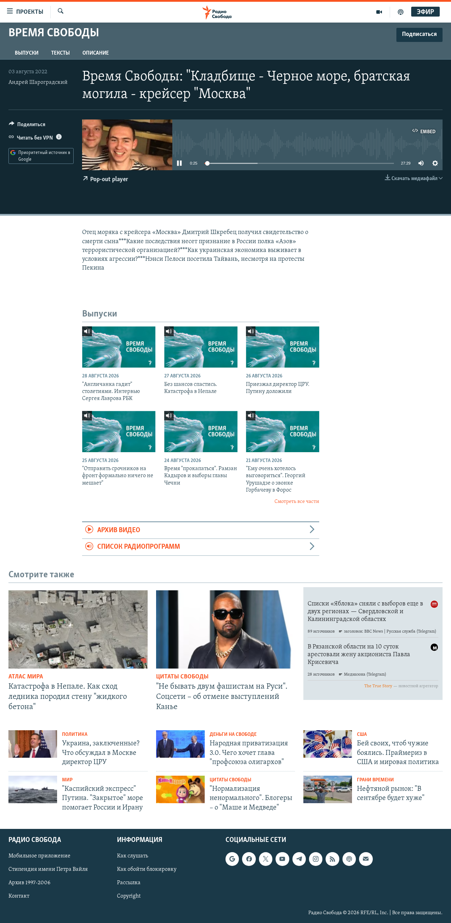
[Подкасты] (349, 859)
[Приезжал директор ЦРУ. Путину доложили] (282, 347)
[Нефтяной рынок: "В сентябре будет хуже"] (327, 789)
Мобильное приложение (39, 856)
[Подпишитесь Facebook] (248, 859)
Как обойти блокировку (147, 869)
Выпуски (26, 53)
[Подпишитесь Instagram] (315, 859)
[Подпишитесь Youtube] (282, 859)
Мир (67, 780)
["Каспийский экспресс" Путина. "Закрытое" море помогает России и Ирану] (32, 789)
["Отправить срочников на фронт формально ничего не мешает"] (118, 431)
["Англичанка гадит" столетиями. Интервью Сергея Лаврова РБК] (118, 347)
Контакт (18, 896)
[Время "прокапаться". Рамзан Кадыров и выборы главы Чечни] (200, 431)
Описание (95, 53)
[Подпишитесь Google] (232, 859)
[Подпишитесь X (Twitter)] (265, 859)
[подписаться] (365, 859)
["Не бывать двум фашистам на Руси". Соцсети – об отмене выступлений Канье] (225, 629)
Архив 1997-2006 (29, 883)
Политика (74, 734)
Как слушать (132, 856)
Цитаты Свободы (182, 677)
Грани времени (375, 780)
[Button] (27, 126)
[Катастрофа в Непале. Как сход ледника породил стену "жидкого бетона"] (78, 629)
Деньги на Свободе (233, 734)
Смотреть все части (296, 501)
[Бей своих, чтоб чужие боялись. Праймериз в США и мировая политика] (327, 744)
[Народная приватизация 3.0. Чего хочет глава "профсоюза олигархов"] (180, 744)
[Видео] (379, 12)
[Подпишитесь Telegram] (299, 859)
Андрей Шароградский (38, 82)
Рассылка (129, 883)
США (362, 734)
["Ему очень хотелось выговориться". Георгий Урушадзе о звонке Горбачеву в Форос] (282, 431)
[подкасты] (400, 12)
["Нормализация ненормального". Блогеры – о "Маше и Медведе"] (180, 789)
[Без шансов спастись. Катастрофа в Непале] (200, 347)
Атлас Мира (25, 677)
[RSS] (332, 859)
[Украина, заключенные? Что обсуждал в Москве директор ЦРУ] (32, 744)
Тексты (60, 53)
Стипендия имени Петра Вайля (48, 869)
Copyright (129, 896)
